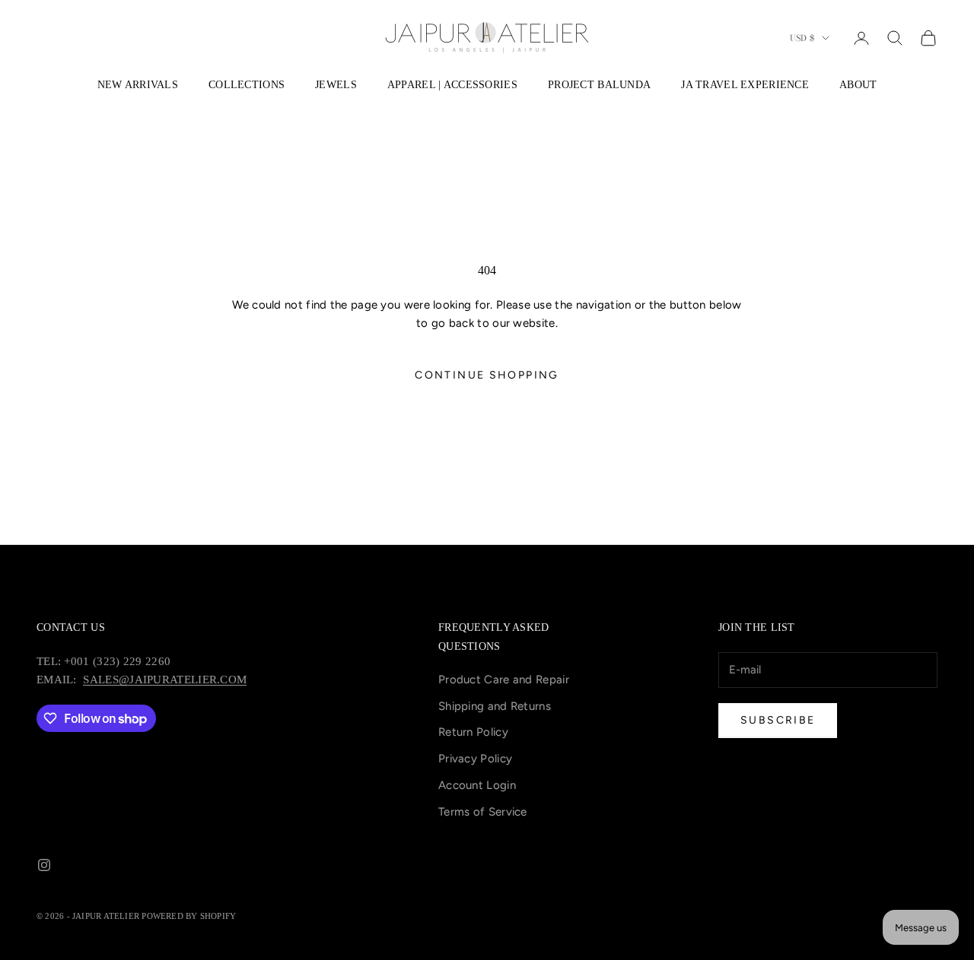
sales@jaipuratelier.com (165, 679)
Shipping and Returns (494, 706)
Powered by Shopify (189, 915)
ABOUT (858, 84)
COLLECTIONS (246, 84)
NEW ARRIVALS (137, 84)
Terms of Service (482, 812)
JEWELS (336, 84)
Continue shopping (487, 375)
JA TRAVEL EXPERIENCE (745, 84)
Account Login (477, 785)
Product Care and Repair (503, 679)
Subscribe (777, 720)
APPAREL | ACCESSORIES (452, 84)
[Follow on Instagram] (44, 865)
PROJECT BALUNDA (599, 84)
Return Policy (473, 732)
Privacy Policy (475, 758)
